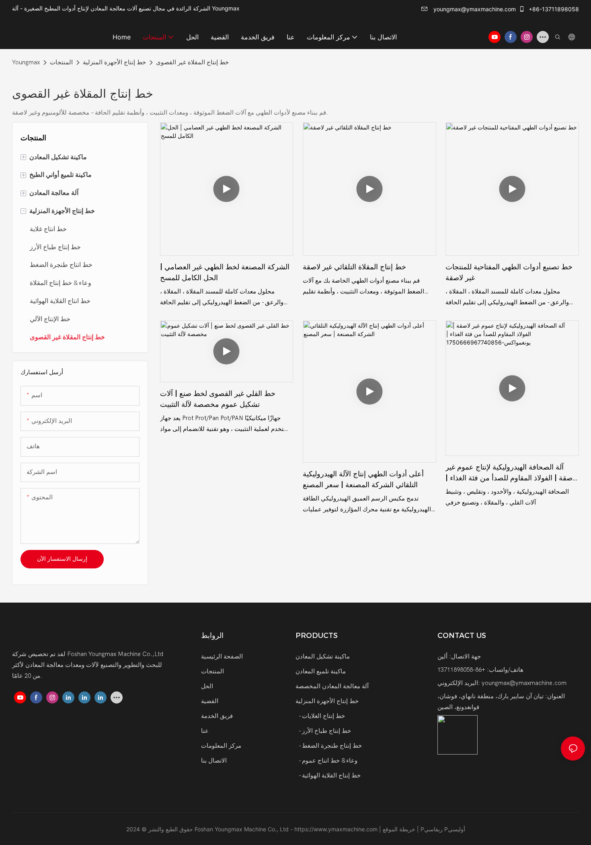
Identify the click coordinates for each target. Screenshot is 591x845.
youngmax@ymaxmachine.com (474, 9)
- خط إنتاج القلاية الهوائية (329, 775)
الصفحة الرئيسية (222, 656)
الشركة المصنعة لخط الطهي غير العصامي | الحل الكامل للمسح (224, 272)
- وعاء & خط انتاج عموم (327, 760)
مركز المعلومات (221, 745)
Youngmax (26, 62)
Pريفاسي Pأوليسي (443, 829)
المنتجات (61, 62)
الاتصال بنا (214, 760)
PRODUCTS (317, 635)
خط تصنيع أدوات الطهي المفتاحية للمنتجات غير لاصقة (509, 272)
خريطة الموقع (400, 829)
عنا (205, 730)
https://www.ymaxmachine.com (336, 829)
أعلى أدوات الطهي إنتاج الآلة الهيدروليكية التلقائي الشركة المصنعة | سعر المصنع (363, 479)
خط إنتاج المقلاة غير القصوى (192, 62)
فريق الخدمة (217, 716)
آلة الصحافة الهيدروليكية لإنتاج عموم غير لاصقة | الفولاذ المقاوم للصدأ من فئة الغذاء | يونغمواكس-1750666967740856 (511, 473)
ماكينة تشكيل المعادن (323, 656)
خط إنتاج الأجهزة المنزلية (114, 62)
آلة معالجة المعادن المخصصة (332, 686)
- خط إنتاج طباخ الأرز (324, 730)
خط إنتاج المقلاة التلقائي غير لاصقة (354, 267)
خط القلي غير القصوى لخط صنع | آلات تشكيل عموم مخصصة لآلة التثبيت (217, 399)
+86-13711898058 (553, 9)
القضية (209, 701)
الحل (207, 686)
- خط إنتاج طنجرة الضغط (329, 745)
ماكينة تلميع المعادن (321, 671)
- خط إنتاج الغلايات (321, 716)
